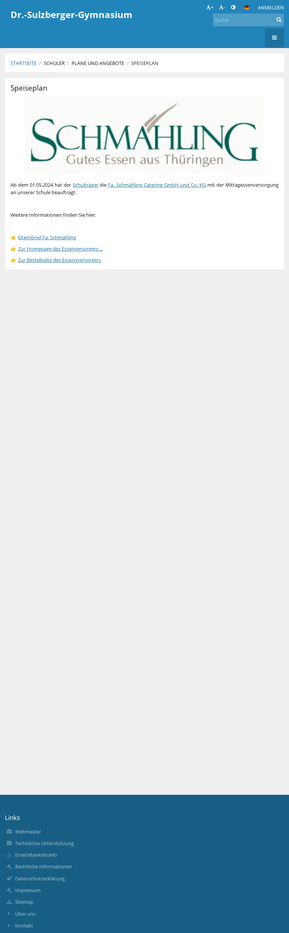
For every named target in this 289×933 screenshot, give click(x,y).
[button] (233, 7)
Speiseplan (144, 63)
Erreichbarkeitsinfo (36, 854)
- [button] (224, 7)
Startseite (24, 63)
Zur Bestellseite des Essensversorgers (59, 260)
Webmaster (28, 831)
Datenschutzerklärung (40, 878)
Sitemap (24, 901)
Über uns (25, 913)
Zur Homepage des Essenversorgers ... (60, 248)
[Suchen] (279, 19)
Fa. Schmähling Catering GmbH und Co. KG (156, 184)
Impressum (28, 890)
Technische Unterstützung (44, 843)
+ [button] (212, 7)
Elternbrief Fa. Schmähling (47, 237)
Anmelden (271, 7)
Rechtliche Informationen (43, 866)
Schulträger (85, 184)
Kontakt (24, 925)
